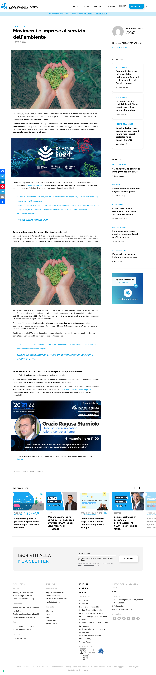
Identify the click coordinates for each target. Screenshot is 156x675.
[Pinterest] (2, 186)
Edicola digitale (19, 638)
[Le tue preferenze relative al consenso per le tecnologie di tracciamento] (4, 671)
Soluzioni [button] (73, 6)
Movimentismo (28, 471)
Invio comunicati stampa (23, 626)
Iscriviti (128, 559)
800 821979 (119, 603)
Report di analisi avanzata (24, 617)
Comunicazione (20, 27)
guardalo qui (18, 459)
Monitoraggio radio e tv (23, 596)
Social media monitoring (23, 599)
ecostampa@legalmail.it (122, 609)
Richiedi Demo (136, 6)
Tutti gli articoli (130, 32)
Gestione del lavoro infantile (91, 636)
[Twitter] (2, 176)
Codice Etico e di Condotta (90, 610)
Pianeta (39, 471)
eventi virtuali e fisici (35, 185)
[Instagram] (133, 618)
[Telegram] (2, 191)
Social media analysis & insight (26, 614)
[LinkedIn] (2, 181)
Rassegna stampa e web (23, 592)
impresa (16, 471)
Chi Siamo (83, 601)
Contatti (123, 6)
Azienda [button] (111, 6)
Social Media (51, 624)
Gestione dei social (54, 596)
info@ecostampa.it (120, 606)
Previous (135, 488)
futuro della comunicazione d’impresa (76, 390)
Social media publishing (23, 629)
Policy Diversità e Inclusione (91, 613)
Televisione (51, 620)
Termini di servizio (89, 565)
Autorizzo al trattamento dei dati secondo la (97, 559)
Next (139, 488)
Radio (48, 617)
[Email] (2, 196)
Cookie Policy (85, 642)
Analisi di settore (53, 602)
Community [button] (99, 6)
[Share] (2, 201)
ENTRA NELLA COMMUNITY (95, 14)
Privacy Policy (85, 639)
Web (48, 614)
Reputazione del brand (55, 592)
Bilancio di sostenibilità (89, 607)
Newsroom (84, 604)
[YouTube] (119, 618)
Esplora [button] (86, 6)
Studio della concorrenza (56, 599)
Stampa (49, 611)
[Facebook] (2, 171)
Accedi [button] (149, 6)
